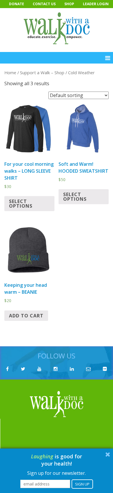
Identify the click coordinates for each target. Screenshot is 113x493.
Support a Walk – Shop (42, 72)
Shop (69, 3)
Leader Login (96, 3)
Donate (16, 3)
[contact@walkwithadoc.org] (88, 369)
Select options (20, 203)
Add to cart (26, 315)
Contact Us (44, 3)
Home (10, 72)
